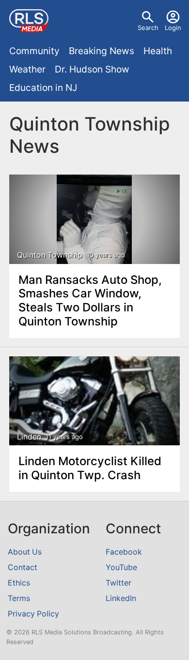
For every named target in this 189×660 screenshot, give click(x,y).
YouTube (121, 567)
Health (157, 51)
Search (148, 27)
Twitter (118, 582)
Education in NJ (43, 87)
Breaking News (101, 51)
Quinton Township (49, 255)
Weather (27, 69)
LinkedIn (121, 598)
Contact (22, 567)
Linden (29, 436)
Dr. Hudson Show (92, 69)
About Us (25, 552)
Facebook (124, 552)
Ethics (19, 582)
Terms (19, 598)
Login (173, 27)
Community (34, 51)
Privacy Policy (33, 613)
